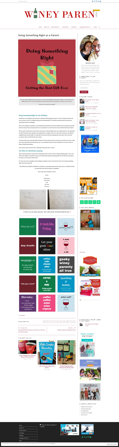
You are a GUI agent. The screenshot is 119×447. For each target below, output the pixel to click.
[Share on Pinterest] (54, 321)
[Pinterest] (96, 1)
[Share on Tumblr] (70, 321)
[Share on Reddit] (67, 321)
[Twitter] (93, 1)
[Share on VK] (64, 321)
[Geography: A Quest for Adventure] (82, 128)
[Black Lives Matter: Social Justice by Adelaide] (82, 121)
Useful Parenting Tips (86, 408)
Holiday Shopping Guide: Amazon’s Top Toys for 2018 (66, 366)
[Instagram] (98, 1)
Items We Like (84, 414)
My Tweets (82, 252)
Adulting (21, 435)
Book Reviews (22, 430)
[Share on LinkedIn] (57, 321)
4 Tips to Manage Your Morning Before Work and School (27, 356)
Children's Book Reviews (86, 406)
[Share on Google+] (51, 321)
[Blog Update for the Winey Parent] (82, 101)
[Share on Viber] (61, 321)
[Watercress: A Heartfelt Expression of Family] (82, 108)
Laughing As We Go (24, 438)
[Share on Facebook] (47, 321)
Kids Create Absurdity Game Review (46, 366)
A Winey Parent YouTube (86, 412)
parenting (22, 315)
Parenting (21, 433)
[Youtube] (100, 1)
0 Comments (95, 102)
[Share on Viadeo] (74, 321)
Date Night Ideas (84, 410)
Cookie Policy (52, 443)
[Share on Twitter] (44, 321)
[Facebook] (94, 1)
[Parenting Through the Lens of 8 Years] (82, 114)
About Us (21, 427)
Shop (20, 440)
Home (20, 425)
